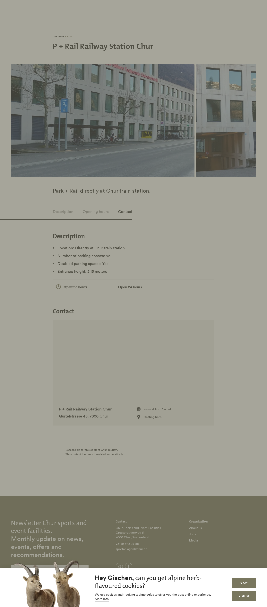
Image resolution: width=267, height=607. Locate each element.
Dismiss (244, 595)
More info (102, 599)
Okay (244, 582)
